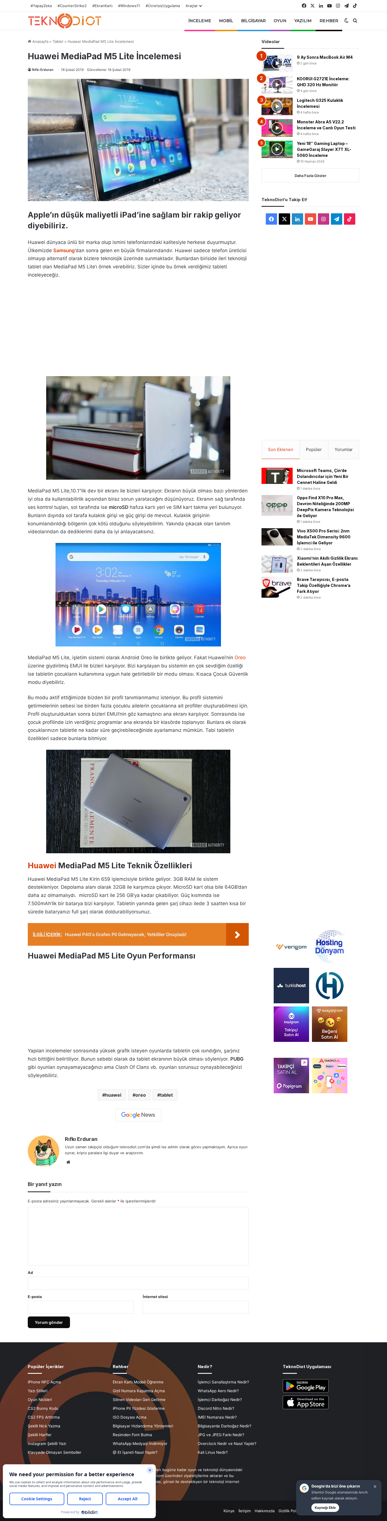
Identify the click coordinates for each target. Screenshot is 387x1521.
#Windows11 (129, 5)
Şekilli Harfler (40, 1434)
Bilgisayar (253, 20)
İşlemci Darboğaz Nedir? (220, 1399)
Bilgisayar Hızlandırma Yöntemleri (143, 1426)
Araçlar (192, 5)
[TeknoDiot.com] (64, 20)
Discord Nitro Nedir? (216, 1408)
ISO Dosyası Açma (129, 1417)
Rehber (329, 20)
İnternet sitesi (155, 1296)
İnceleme (199, 20)
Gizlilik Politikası (292, 1511)
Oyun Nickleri (40, 1399)
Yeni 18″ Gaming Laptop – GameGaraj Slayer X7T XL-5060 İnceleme (324, 149)
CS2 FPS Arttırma (44, 1417)
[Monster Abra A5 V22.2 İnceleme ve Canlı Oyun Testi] (277, 128)
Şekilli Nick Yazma (44, 1426)
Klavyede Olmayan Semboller (54, 1452)
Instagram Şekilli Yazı (47, 1443)
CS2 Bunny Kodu (43, 1408)
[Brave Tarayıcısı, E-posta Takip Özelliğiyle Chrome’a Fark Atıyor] (277, 587)
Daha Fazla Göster (310, 175)
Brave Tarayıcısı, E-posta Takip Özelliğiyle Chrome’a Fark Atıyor (323, 585)
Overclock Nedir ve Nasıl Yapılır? (227, 1443)
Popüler (314, 449)
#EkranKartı (102, 5)
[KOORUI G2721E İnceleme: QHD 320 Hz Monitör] (277, 85)
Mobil (226, 20)
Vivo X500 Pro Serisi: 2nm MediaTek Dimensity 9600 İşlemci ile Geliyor (323, 536)
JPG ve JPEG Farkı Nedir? (221, 1434)
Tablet (58, 41)
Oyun (280, 20)
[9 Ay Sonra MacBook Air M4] (277, 63)
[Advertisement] (138, 326)
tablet (166, 1095)
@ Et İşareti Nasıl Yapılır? (135, 1452)
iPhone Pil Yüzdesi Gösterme (139, 1408)
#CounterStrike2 (72, 5)
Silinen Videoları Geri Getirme (139, 1399)
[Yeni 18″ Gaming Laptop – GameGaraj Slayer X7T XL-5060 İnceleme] (277, 149)
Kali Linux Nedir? (213, 1452)
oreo (140, 1095)
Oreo (240, 657)
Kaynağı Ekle (325, 1507)
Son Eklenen (280, 449)
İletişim (245, 1511)
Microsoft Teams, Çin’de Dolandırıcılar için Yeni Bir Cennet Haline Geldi (322, 476)
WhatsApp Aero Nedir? (218, 1391)
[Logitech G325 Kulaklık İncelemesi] (277, 106)
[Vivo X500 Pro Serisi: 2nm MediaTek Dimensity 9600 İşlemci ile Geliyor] (277, 537)
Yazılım (303, 20)
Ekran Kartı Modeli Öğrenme (138, 1382)
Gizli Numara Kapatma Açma (139, 1391)
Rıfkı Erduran (42, 70)
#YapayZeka (41, 5)
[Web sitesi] (68, 1162)
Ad (30, 1272)
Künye (229, 1511)
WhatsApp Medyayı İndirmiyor (140, 1443)
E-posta (35, 1296)
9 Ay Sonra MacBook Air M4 (325, 57)
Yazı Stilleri (37, 1391)
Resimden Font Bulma (132, 1434)
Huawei (42, 865)
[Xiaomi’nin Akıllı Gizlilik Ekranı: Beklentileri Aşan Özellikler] (277, 564)
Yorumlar (344, 449)
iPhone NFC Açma (44, 1382)
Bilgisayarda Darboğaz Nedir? (224, 1426)
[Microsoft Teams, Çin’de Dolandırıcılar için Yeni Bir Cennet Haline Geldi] (277, 476)
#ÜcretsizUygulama (163, 5)
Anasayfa (39, 41)
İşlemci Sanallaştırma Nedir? (223, 1382)
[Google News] (138, 1115)
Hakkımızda (265, 1511)
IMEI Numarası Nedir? (217, 1417)
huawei (113, 1095)
